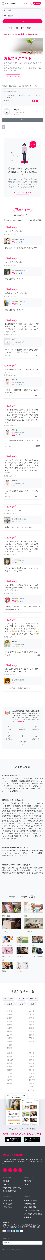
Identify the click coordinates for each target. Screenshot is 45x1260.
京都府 (31, 1004)
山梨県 (31, 1021)
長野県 (31, 1025)
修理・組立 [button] (20, 28)
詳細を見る (20, 721)
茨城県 (9, 1035)
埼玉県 (9, 1004)
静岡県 (31, 1031)
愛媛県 (31, 1053)
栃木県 (9, 1038)
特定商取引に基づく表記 (12, 1188)
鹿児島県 (31, 1080)
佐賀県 (31, 1063)
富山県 (31, 1011)
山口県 (9, 1077)
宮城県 (9, 1021)
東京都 (21, 998)
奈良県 (9, 1056)
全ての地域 (8, 998)
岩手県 (9, 1018)
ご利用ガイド (8, 1200)
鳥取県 (9, 1063)
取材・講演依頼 (30, 1207)
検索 (22, 21)
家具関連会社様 (30, 1204)
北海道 (9, 1011)
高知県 (31, 1056)
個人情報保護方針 (9, 1191)
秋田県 (9, 1025)
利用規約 (6, 1184)
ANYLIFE (27, 1181)
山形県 (9, 1028)
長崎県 (31, 1067)
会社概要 (6, 1181)
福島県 (9, 1031)
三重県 (31, 1038)
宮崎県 (31, 1077)
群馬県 (9, 1041)
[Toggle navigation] (42, 3)
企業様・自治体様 (30, 1200)
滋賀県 (31, 1041)
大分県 (31, 1073)
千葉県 (9, 1045)
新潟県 (9, 1048)
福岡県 (31, 1060)
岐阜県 (31, 1028)
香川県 (9, 1083)
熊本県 (31, 1070)
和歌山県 (9, 1060)
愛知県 (31, 1035)
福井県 (31, 1018)
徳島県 (9, 1080)
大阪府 (20, 1004)
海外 (31, 1087)
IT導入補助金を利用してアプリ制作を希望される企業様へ (33, 1214)
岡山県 (9, 1070)
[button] (9, 729)
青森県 (9, 1015)
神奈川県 (33, 998)
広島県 (9, 1073)
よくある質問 (8, 1204)
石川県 (31, 1015)
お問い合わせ (8, 1207)
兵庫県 (9, 1053)
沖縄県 (31, 1083)
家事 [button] (29, 28)
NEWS (26, 1184)
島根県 (9, 1067)
